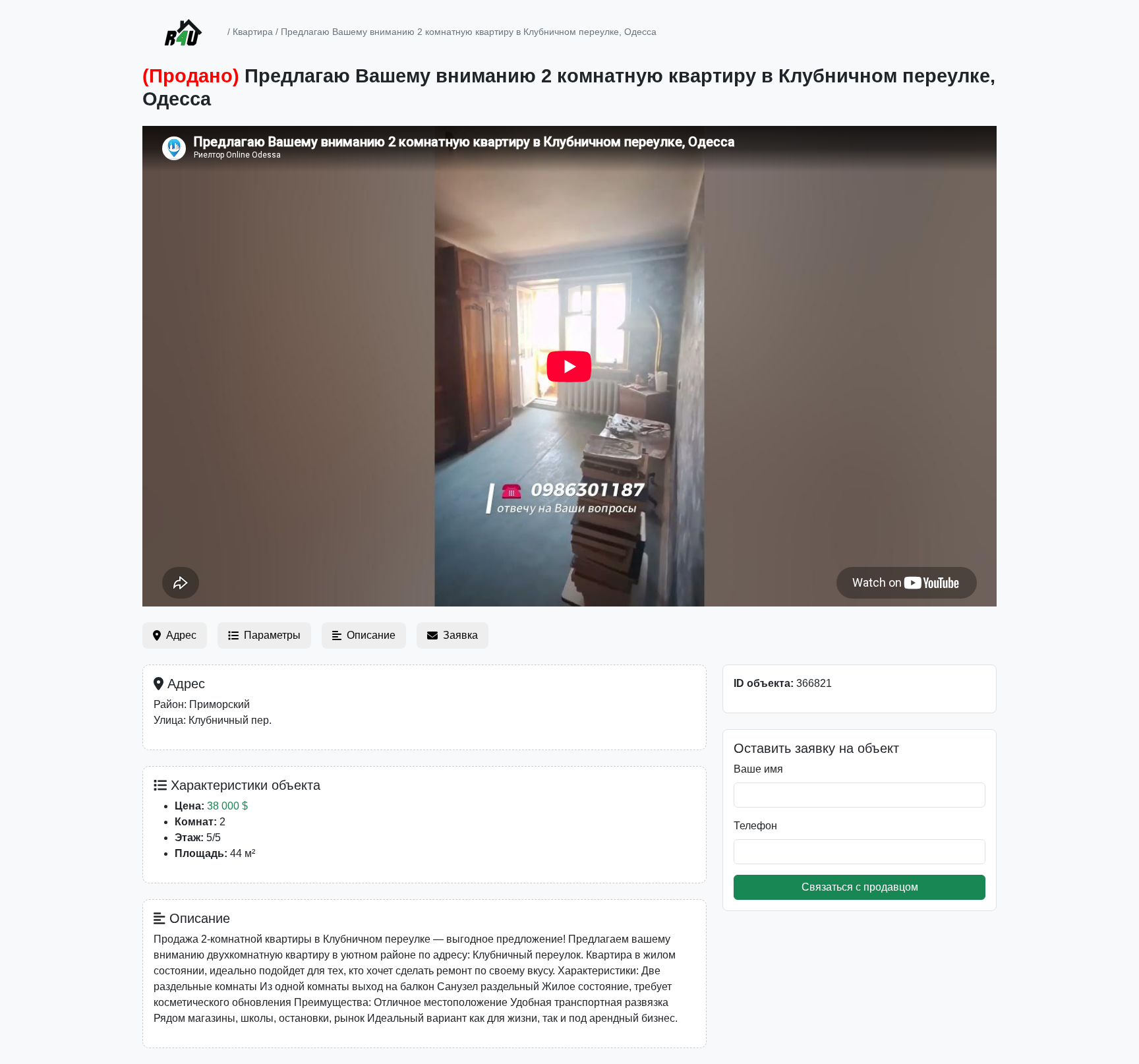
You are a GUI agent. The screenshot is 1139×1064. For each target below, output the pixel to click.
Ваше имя (758, 769)
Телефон (755, 825)
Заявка (460, 635)
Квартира (253, 31)
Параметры (272, 635)
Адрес (181, 635)
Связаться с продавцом (860, 887)
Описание (371, 635)
